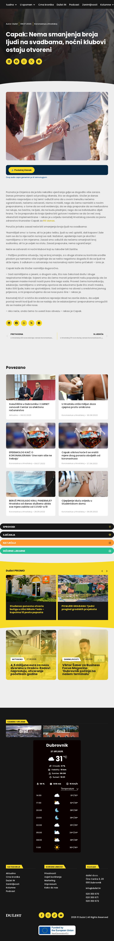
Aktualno (13, 415)
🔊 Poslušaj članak (21, 170)
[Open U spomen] (34, 5)
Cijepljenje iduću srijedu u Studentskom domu (77, 502)
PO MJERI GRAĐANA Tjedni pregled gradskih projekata (27, 607)
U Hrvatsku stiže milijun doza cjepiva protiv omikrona (79, 405)
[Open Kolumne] (113, 5)
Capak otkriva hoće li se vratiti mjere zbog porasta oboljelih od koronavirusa (81, 455)
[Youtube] (61, 915)
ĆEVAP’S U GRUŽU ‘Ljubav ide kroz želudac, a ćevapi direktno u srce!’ (82, 609)
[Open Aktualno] (16, 5)
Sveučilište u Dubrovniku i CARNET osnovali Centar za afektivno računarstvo (29, 407)
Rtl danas (49, 220)
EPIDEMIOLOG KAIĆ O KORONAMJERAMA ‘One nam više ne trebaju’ (30, 455)
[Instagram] (48, 915)
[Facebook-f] (41, 915)
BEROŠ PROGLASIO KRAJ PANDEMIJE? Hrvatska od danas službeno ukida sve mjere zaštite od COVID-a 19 (30, 504)
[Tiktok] (54, 915)
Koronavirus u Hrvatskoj (45, 23)
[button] (9, 61)
